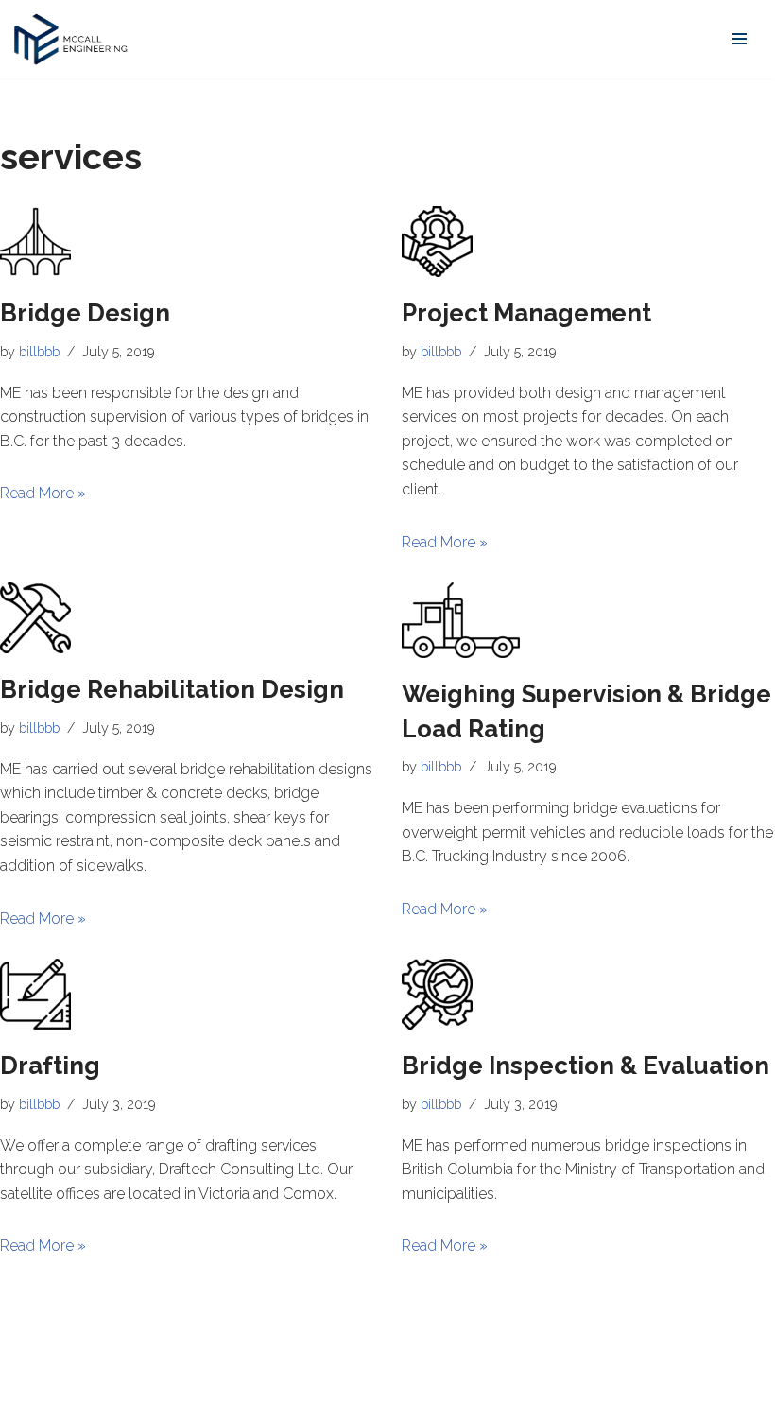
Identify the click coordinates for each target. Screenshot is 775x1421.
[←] (71, 39)
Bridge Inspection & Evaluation (585, 1065)
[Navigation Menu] (739, 39)
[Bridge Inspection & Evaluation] (588, 994)
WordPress (184, 1401)
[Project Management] (588, 241)
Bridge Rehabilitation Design (172, 689)
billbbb (39, 351)
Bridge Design (85, 313)
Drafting (50, 1065)
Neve (32, 1401)
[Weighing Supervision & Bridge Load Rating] (588, 620)
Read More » (43, 493)
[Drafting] (186, 994)
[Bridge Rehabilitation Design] (186, 617)
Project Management (526, 313)
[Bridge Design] (186, 241)
